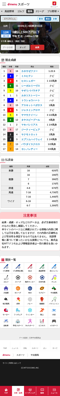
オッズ (23, 47)
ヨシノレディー (29, 149)
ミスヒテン (27, 76)
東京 (48, 19)
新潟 (41, 19)
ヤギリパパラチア (30, 90)
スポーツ (20, 355)
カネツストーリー (30, 95)
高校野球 (9, 11)
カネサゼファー (29, 71)
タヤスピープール (30, 119)
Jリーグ (40, 11)
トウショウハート (30, 100)
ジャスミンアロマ (30, 110)
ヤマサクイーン (29, 115)
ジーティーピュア (30, 129)
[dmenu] (6, 355)
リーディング (30, 393)
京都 (55, 19)
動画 (42, 393)
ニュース (54, 393)
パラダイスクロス (30, 144)
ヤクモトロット (29, 134)
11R (5, 26)
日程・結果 (18, 393)
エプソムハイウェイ (31, 139)
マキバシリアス (29, 124)
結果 (37, 47)
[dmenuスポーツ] (20, 4)
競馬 (30, 11)
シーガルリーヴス (30, 85)
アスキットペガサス (31, 105)
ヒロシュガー (28, 80)
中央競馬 (35, 355)
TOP (6, 393)
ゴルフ (20, 11)
